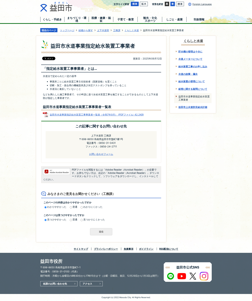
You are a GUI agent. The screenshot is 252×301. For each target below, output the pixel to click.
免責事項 (128, 248)
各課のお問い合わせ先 (55, 283)
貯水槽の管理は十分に (190, 51)
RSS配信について (168, 248)
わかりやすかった (56, 206)
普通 (75, 206)
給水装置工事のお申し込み (192, 66)
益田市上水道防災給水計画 (192, 107)
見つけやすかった (56, 219)
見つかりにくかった (94, 219)
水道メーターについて (190, 58)
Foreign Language (202, 4)
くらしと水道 (131, 30)
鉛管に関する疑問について (192, 88)
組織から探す (86, 30)
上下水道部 (103, 30)
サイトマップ (81, 248)
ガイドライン (146, 248)
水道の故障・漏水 (188, 74)
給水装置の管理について (191, 81)
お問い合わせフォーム (101, 154)
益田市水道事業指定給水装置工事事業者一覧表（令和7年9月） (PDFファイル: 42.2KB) (97, 114)
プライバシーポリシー (106, 248)
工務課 (116, 30)
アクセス (87, 283)
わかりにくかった (93, 206)
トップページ (67, 30)
